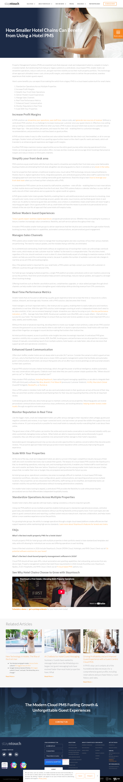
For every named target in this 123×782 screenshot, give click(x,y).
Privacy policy (43, 778)
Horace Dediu (33, 663)
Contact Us (111, 745)
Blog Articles (98, 747)
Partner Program (94, 4)
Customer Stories (99, 745)
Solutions (30, 4)
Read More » (10, 676)
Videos (97, 758)
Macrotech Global (100, 382)
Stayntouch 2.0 (72, 745)
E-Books (97, 755)
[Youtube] (10, 754)
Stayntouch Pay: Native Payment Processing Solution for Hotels (74, 752)
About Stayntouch (44, 4)
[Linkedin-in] (16, 754)
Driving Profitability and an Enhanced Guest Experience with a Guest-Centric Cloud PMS (100, 659)
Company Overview (87, 745)
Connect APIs (72, 765)
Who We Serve (60, 4)
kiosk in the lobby (102, 167)
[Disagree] (97, 776)
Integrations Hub (73, 767)
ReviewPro (32, 385)
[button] (61, 722)
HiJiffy (89, 382)
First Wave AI (56, 382)
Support (97, 750)
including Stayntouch (44, 379)
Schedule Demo (110, 4)
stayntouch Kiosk (73, 762)
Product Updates (99, 753)
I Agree (80, 776)
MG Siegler (34, 668)
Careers (84, 753)
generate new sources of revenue (89, 120)
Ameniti (47, 382)
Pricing (71, 4)
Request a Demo (113, 747)
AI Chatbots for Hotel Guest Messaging (61, 656)
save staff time (55, 120)
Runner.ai (43, 385)
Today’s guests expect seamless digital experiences (32, 219)
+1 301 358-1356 (112, 761)
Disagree (90, 776)
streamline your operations (38, 120)
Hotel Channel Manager (75, 759)
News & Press (85, 750)
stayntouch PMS (73, 747)
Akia (41, 382)
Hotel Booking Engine (74, 757)
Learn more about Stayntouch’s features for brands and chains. (83, 524)
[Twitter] (4, 754)
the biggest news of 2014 (22, 666)
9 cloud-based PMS (64, 567)
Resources (80, 4)
